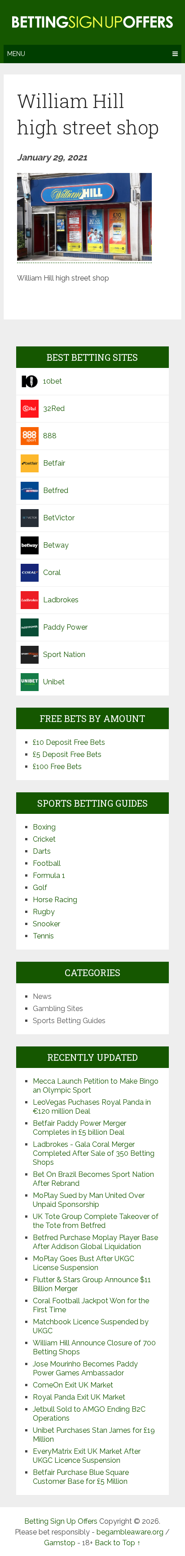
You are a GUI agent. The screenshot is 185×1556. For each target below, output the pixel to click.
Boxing (44, 827)
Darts (42, 851)
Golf (40, 887)
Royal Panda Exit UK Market (79, 1397)
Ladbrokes (61, 600)
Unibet (54, 682)
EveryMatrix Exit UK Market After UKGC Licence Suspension (87, 1456)
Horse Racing (55, 899)
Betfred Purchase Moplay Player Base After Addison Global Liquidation (95, 1242)
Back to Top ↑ (118, 1543)
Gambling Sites (58, 1008)
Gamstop (59, 1543)
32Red (54, 408)
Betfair (54, 463)
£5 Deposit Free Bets (67, 754)
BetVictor (59, 518)
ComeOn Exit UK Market (73, 1385)
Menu (16, 53)
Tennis (43, 936)
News (42, 996)
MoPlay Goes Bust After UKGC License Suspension (83, 1263)
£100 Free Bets (57, 766)
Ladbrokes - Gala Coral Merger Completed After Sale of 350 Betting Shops (93, 1153)
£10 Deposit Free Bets (69, 742)
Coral (52, 572)
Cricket (44, 839)
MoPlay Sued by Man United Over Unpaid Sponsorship (89, 1200)
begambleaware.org (130, 1532)
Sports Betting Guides (69, 1020)
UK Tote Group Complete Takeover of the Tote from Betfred (96, 1221)
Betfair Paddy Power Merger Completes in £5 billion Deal (79, 1128)
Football (47, 863)
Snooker (46, 924)
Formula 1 (49, 875)
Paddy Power (65, 627)
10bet (52, 381)
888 (50, 436)
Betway (56, 545)
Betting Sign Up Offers (60, 1521)
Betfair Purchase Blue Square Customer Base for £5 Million (81, 1477)
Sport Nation (64, 654)
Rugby (44, 912)
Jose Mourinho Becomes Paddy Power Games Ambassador (85, 1368)
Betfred (55, 490)
